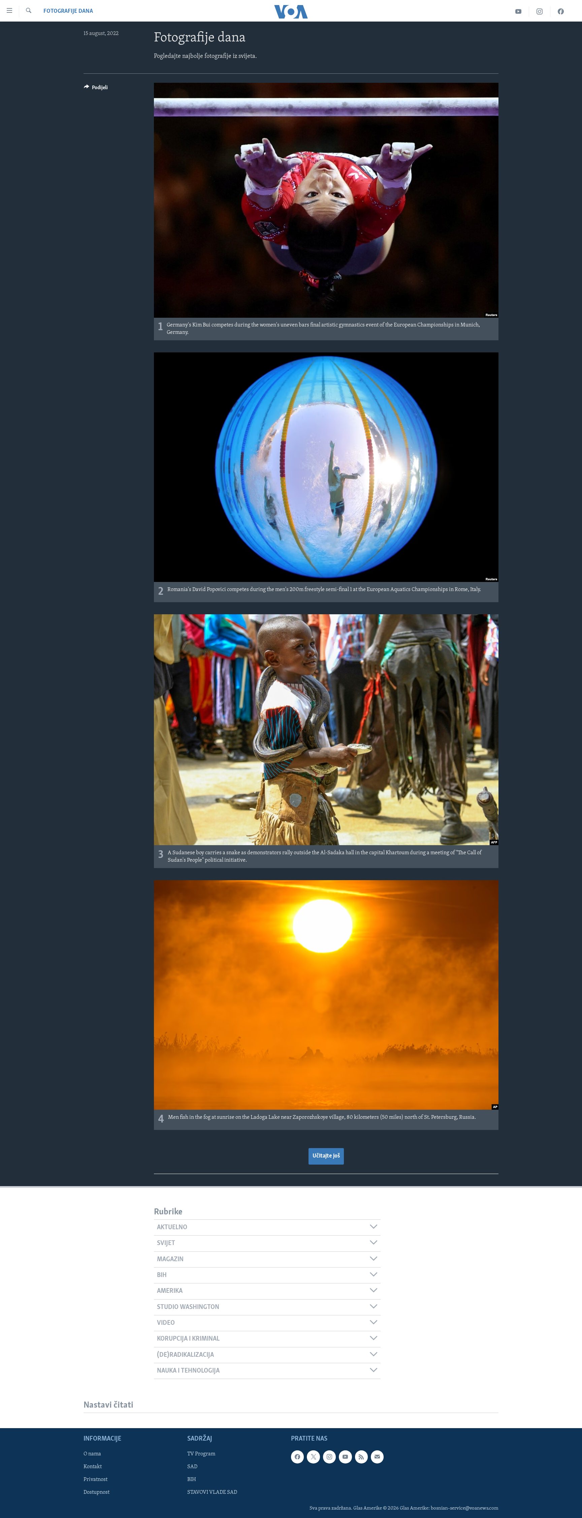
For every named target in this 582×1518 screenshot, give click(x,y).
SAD (192, 1467)
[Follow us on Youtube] (345, 1457)
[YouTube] (518, 11)
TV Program (201, 1454)
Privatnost (95, 1480)
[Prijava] (377, 1457)
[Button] (96, 89)
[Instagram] (539, 11)
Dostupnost (96, 1492)
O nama (92, 1454)
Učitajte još (326, 1156)
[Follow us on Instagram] (329, 1457)
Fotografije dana (68, 11)
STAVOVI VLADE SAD (212, 1492)
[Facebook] (560, 11)
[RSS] (361, 1457)
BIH (191, 1480)
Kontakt (93, 1467)
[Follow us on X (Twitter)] (313, 1457)
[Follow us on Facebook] (297, 1457)
